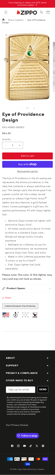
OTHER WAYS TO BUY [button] (19, 380)
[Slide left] (21, 108)
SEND (43, 389)
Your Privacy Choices (17, 425)
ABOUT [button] (10, 358)
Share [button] (8, 298)
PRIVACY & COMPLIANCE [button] (22, 373)
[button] (6, 12)
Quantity (6, 139)
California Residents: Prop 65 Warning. (20, 306)
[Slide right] (34, 108)
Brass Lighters (16, 20)
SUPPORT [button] (12, 365)
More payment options (27, 171)
